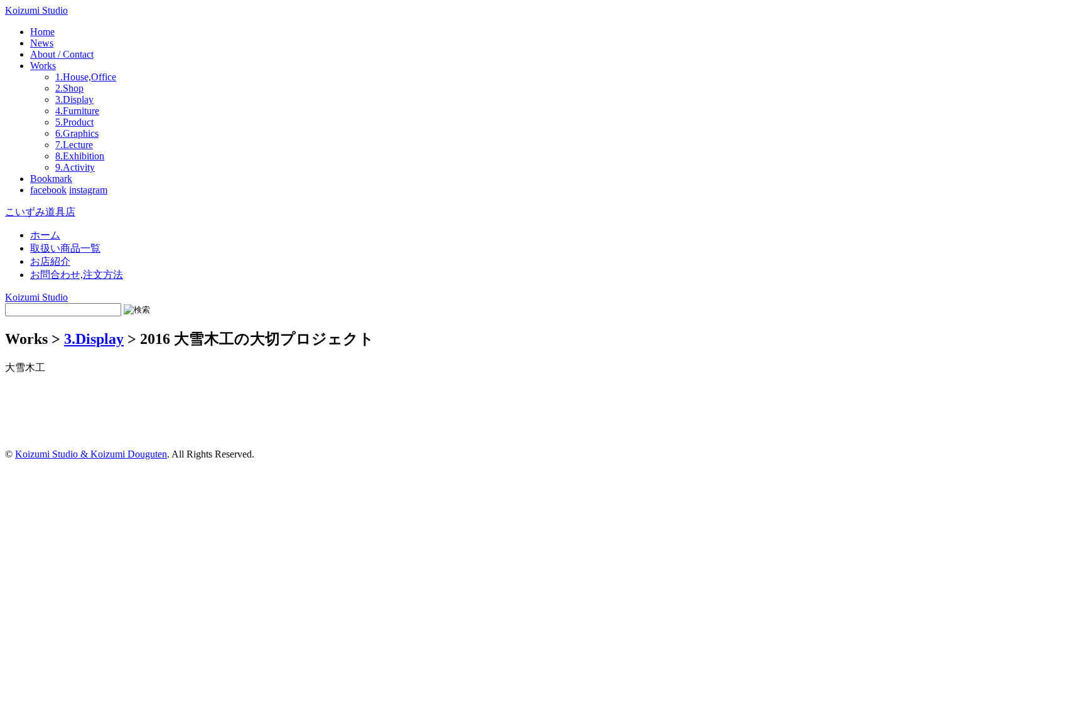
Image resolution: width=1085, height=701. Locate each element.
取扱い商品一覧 (65, 248)
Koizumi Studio (36, 10)
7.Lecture (74, 144)
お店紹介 (50, 261)
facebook (48, 190)
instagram (88, 190)
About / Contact (62, 54)
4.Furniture (77, 110)
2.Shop (69, 88)
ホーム (45, 235)
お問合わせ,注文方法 (76, 274)
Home (42, 31)
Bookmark (51, 178)
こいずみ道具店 (40, 211)
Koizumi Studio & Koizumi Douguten (91, 454)
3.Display (74, 99)
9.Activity (75, 167)
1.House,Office (85, 77)
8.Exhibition (79, 156)
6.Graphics (77, 133)
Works (43, 65)
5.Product (74, 122)
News (41, 43)
